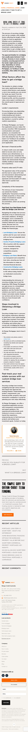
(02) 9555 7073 (7, 595)
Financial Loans (13, 8)
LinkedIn (19, 450)
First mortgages (6, 623)
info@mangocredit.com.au (10, 597)
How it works (5, 649)
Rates (3, 661)
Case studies (5, 656)
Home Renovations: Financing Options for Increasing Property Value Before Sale (13, 538)
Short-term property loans (8, 636)
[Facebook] (6, 675)
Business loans (5, 638)
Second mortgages (6, 625)
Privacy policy (5, 729)
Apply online (14, 680)
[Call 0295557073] (19, 3)
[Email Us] (22, 3)
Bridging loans (5, 628)
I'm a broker (14, 684)
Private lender (5, 651)
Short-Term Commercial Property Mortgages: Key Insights (12, 545)
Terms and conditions (13, 729)
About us (4, 646)
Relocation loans (6, 633)
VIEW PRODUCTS (8, 514)
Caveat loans (5, 621)
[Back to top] (14, 724)
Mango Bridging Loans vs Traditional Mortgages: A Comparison (12, 557)
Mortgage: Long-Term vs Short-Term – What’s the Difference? (11, 531)
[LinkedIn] (3, 675)
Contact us (4, 666)
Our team (4, 659)
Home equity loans (6, 631)
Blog (3, 664)
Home (3, 8)
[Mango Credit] (7, 3)
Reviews (4, 654)
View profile (10, 450)
